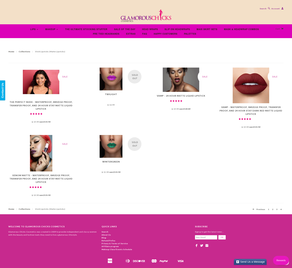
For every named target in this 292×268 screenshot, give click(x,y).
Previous (260, 209)
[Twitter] (201, 245)
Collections (24, 51)
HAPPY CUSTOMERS (165, 33)
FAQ (144, 33)
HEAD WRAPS (150, 29)
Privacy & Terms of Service (115, 243)
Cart (278, 29)
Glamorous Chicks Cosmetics (41, 117)
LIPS (33, 29)
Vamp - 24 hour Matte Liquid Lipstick (181, 95)
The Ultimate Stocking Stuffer (86, 29)
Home (11, 51)
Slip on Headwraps (177, 29)
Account (275, 8)
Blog (104, 238)
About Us (106, 235)
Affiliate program (110, 246)
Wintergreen (111, 161)
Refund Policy (108, 240)
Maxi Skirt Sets (207, 29)
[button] (36, 114)
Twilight (111, 94)
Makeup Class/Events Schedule (117, 249)
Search (263, 8)
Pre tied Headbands (106, 33)
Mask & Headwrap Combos (241, 29)
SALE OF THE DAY (124, 29)
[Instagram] (207, 245)
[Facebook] (196, 245)
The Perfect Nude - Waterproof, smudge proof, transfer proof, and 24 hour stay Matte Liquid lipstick (41, 105)
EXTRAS (131, 33)
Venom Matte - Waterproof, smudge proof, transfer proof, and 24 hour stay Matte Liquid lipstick (41, 178)
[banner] (146, 16)
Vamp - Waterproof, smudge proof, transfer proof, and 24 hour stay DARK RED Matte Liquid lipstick (251, 110)
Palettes (190, 33)
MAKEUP (50, 29)
